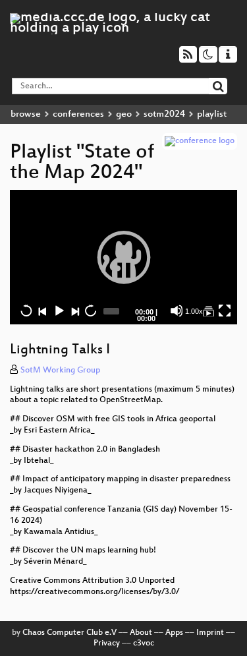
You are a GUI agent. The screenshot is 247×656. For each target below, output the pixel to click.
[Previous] (42, 310)
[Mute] (176, 310)
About (141, 633)
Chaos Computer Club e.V (69, 633)
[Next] (74, 310)
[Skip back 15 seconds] (26, 310)
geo (124, 114)
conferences (78, 114)
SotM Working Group (60, 370)
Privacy (107, 643)
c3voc (143, 643)
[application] (123, 257)
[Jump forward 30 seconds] (90, 310)
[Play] (124, 257)
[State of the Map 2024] (208, 310)
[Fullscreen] (225, 310)
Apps (174, 633)
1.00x (194, 311)
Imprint (210, 633)
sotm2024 (164, 114)
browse (26, 114)
